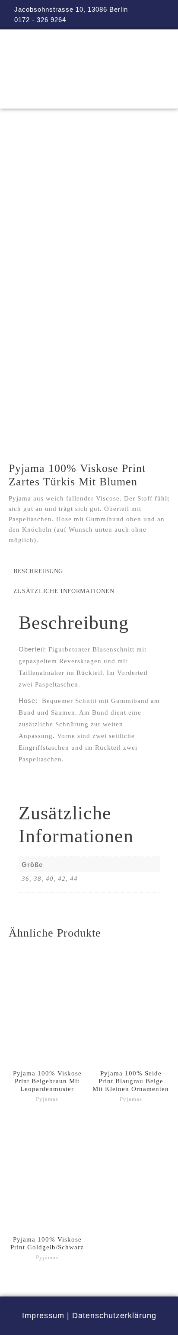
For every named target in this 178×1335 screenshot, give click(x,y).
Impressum (43, 1315)
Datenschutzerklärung (114, 1315)
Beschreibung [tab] (38, 571)
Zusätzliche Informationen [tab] (63, 591)
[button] (89, 96)
